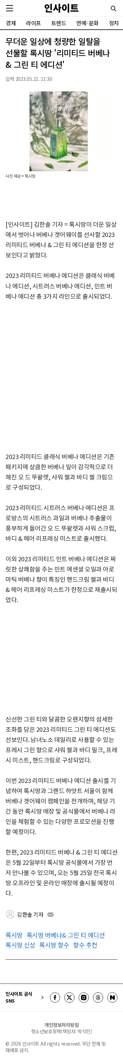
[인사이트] (61, 8)
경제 (11, 23)
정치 (114, 23)
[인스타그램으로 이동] (84, 997)
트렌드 (58, 23)
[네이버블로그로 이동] (112, 997)
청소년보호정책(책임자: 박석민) (61, 1031)
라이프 (33, 23)
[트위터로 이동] (69, 997)
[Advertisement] (61, 376)
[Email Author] (50, 914)
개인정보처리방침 (61, 1024)
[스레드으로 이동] (98, 997)
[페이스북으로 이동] (55, 997)
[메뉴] (9, 8)
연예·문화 (87, 23)
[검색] (113, 8)
